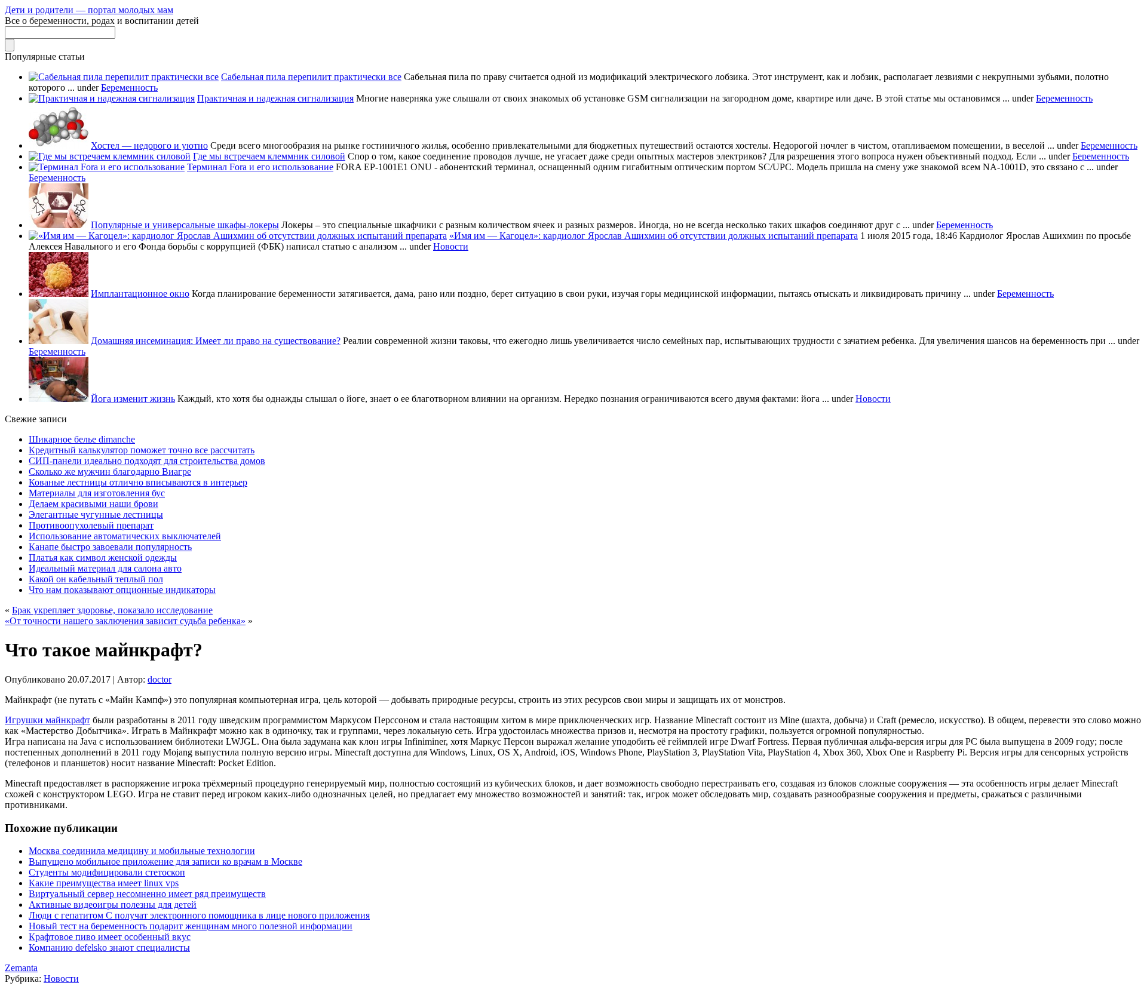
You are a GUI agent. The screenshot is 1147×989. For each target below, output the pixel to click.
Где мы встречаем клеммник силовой (269, 156)
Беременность (129, 87)
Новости (450, 246)
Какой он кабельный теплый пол (96, 579)
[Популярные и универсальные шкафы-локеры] (58, 225)
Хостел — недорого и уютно (149, 145)
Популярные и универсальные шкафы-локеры (185, 225)
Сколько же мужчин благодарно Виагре (110, 471)
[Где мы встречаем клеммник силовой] (110, 156)
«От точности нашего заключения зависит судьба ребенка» (125, 621)
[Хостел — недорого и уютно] (58, 145)
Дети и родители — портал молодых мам (89, 10)
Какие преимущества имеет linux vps (104, 883)
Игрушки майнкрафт (47, 720)
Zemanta (21, 968)
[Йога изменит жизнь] (58, 399)
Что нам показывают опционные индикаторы (122, 590)
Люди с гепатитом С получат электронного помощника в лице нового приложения (199, 915)
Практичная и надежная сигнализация (275, 98)
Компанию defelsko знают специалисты (109, 947)
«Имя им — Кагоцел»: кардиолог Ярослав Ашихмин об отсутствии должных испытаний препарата (653, 236)
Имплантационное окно (140, 293)
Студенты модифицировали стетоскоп (107, 872)
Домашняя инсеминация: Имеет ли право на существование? (216, 341)
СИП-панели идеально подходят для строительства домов (147, 461)
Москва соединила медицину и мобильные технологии (142, 851)
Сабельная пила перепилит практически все (311, 77)
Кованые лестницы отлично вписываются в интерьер (138, 482)
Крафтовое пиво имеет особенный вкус (110, 937)
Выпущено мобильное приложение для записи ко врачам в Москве (165, 861)
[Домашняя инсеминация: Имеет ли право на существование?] (58, 341)
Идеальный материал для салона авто (105, 568)
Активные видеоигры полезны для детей (113, 904)
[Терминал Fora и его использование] (107, 167)
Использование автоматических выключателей (125, 536)
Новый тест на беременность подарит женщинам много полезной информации (190, 926)
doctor (159, 679)
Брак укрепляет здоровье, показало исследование (112, 610)
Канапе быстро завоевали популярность (110, 547)
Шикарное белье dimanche (82, 439)
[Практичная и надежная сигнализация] (112, 98)
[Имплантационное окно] (58, 293)
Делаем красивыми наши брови (93, 504)
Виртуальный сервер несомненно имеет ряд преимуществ (147, 894)
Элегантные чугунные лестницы (96, 514)
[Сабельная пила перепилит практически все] (124, 77)
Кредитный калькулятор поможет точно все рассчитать (141, 450)
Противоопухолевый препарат (91, 525)
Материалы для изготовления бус (97, 493)
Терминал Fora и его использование (260, 167)
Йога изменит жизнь (133, 399)
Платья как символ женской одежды (103, 557)
